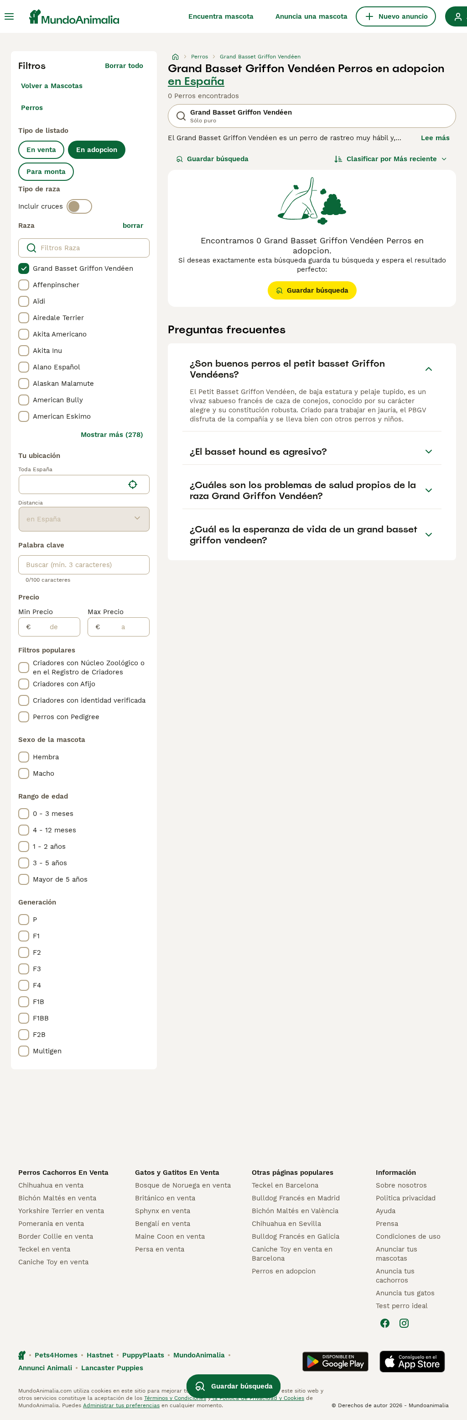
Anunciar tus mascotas (396, 1253)
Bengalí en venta (162, 1224)
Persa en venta (159, 1249)
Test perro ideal (402, 1306)
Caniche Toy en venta (53, 1262)
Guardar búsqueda (218, 159)
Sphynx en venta (162, 1211)
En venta (41, 150)
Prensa (387, 1224)
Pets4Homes (56, 1355)
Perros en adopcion (284, 1271)
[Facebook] (385, 1323)
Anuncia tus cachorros (395, 1275)
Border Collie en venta (55, 1236)
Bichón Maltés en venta (57, 1198)
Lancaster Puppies (112, 1368)
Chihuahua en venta (50, 1185)
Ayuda (385, 1211)
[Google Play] (335, 1362)
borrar (133, 225)
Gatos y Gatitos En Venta (177, 1172)
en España (196, 81)
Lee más (435, 138)
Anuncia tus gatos (405, 1293)
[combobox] (71, 484)
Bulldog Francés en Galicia (295, 1236)
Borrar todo (124, 66)
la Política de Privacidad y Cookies (257, 1398)
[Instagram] (404, 1323)
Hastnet (100, 1355)
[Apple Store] (412, 1362)
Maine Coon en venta (170, 1236)
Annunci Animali (45, 1368)
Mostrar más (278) (112, 435)
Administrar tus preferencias (121, 1405)
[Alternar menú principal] (9, 16)
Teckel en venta (44, 1249)
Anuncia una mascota (311, 16)
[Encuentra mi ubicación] (133, 484)
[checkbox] (24, 268)
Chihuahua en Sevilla (286, 1224)
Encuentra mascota (221, 16)
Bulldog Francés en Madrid (296, 1198)
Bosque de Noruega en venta (183, 1185)
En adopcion (96, 150)
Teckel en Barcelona (285, 1185)
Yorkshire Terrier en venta (61, 1211)
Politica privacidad (406, 1198)
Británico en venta (165, 1198)
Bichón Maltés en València (295, 1211)
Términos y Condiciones (175, 1398)
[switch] (79, 206)
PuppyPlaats (143, 1355)
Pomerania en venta (51, 1224)
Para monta (46, 172)
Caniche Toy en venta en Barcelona (292, 1253)
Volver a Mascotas (52, 86)
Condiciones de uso (408, 1236)
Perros (32, 108)
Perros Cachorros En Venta (63, 1172)
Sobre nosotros (401, 1185)
